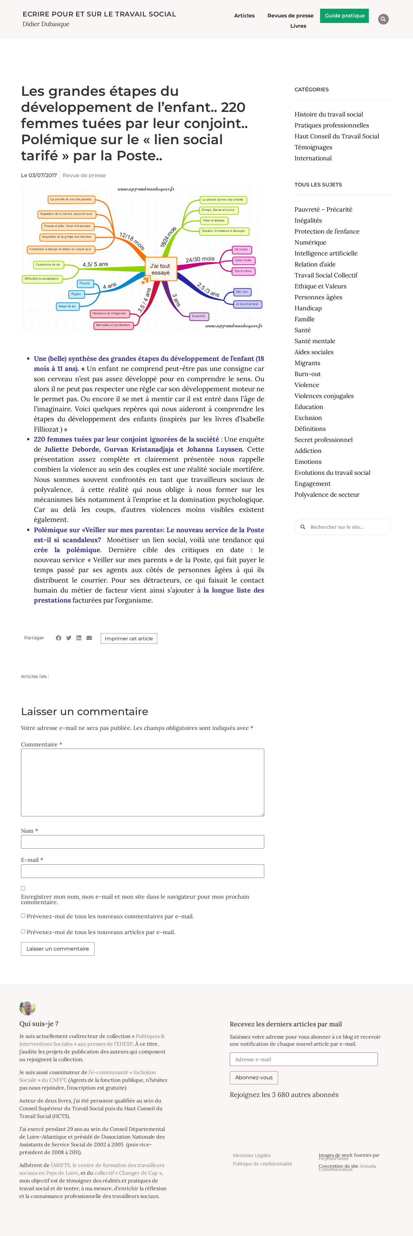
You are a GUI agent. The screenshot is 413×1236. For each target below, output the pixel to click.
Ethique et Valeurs (321, 286)
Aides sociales (314, 352)
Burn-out (308, 374)
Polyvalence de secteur (327, 494)
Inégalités (308, 220)
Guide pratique (345, 16)
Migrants (307, 363)
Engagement (313, 483)
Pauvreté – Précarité (323, 209)
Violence (307, 385)
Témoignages (313, 147)
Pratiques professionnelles (332, 125)
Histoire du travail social (329, 114)
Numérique (310, 242)
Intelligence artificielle (326, 253)
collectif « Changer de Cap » (128, 1173)
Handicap (308, 308)
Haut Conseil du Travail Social (337, 136)
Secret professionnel (324, 440)
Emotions (308, 461)
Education (309, 407)
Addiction (308, 450)
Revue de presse (84, 175)
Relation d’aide (315, 264)
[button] (383, 19)
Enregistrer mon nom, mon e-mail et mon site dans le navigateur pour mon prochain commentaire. (135, 899)
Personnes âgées (318, 297)
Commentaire (41, 744)
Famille (305, 319)
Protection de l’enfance (327, 231)
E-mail (32, 860)
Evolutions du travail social (332, 472)
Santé (303, 330)
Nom (29, 831)
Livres (298, 26)
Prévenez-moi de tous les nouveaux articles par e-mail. (101, 932)
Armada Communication (347, 1167)
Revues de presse (290, 16)
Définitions (310, 429)
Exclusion (308, 418)
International (313, 158)
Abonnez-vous (254, 1077)
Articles (244, 16)
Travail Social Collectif (326, 275)
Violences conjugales (324, 396)
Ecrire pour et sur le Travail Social (99, 14)
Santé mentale (315, 341)
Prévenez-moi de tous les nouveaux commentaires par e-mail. (110, 916)
